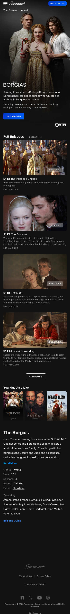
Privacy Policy (44, 576)
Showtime (18, 488)
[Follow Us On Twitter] (31, 597)
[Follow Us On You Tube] (39, 597)
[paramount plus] (17, 3)
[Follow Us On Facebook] (22, 597)
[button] (5, 4)
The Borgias (10, 10)
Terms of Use (26, 576)
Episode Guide (12, 520)
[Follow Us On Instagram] (48, 597)
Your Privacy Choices (35, 584)
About (24, 10)
